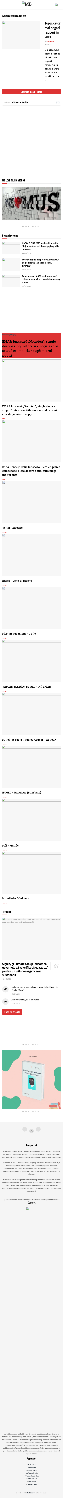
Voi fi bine (32, 1481)
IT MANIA (32, 1464)
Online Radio (32, 1484)
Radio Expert (32, 1470)
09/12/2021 (49, 44)
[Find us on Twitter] (31, 1131)
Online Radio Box (32, 1476)
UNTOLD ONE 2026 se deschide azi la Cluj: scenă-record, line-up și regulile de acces (40, 246)
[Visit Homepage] (28, 4)
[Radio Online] (57, 102)
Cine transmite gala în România (25, 1000)
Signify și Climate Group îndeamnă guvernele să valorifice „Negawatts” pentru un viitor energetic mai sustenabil (25, 969)
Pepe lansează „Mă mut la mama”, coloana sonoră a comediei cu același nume (41, 279)
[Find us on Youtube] (38, 1129)
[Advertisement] (31, 141)
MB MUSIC (50, 42)
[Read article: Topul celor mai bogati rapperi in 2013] (21, 35)
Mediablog (32, 1467)
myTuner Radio (32, 1473)
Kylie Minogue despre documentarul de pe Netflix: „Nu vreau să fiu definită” (40, 262)
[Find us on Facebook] (24, 1129)
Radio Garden (32, 1478)
